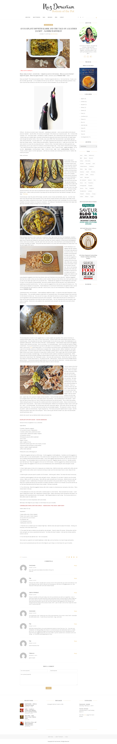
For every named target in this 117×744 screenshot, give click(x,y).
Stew (82, 131)
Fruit (82, 113)
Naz (30, 578)
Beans (85, 158)
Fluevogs (25, 194)
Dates (81, 169)
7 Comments (24, 557)
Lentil (81, 177)
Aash (81, 155)
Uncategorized (48, 24)
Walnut (86, 196)
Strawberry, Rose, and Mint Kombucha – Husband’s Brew (30, 723)
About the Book (36, 17)
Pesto (81, 182)
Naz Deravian (54, 34)
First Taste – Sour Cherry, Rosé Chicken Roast (30, 717)
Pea (94, 180)
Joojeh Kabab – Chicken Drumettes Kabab (31, 704)
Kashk (87, 171)
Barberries (91, 155)
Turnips (94, 193)
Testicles (88, 193)
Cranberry (91, 166)
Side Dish (83, 125)
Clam (94, 163)
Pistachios (90, 182)
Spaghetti (92, 188)
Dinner (82, 107)
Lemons (92, 174)
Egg (85, 169)
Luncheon (83, 116)
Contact (62, 17)
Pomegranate (83, 185)
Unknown (31, 653)
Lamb (87, 174)
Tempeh (82, 193)
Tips (82, 134)
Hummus (82, 171)
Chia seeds (87, 160)
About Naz (27, 17)
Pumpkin (90, 185)
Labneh (82, 174)
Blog (44, 17)
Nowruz (90, 180)
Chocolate (88, 163)
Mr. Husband (83, 180)
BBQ (81, 158)
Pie (85, 182)
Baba (85, 155)
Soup (82, 128)
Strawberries (83, 191)
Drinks (82, 110)
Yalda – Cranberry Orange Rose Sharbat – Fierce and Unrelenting (31, 710)
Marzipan (87, 177)
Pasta (82, 119)
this (31, 347)
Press (56, 17)
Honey (90, 169)
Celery (81, 160)
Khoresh (93, 171)
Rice (82, 122)
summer (90, 191)
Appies (82, 98)
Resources (50, 17)
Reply (75, 565)
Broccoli (91, 158)
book (85, 715)
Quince (81, 188)
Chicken (83, 101)
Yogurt (91, 196)
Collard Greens (83, 166)
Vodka (81, 196)
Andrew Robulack (34, 592)
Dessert (83, 104)
